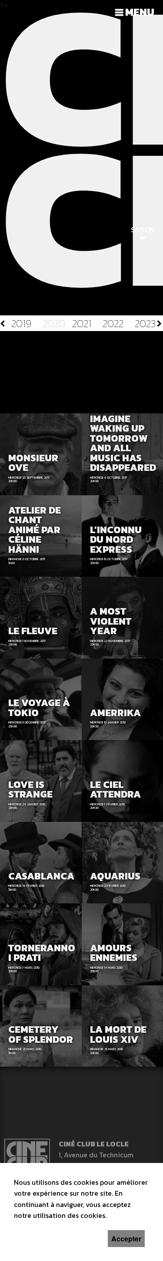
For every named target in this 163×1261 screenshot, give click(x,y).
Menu (139, 12)
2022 (113, 323)
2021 (81, 323)
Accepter (126, 1239)
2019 (21, 323)
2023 (145, 323)
